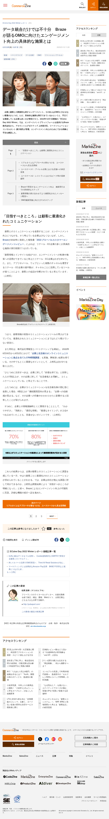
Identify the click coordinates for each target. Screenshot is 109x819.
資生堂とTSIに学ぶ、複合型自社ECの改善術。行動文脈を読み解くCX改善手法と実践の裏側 (20, 663)
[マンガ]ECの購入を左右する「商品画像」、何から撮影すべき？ (55, 663)
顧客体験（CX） (10, 59)
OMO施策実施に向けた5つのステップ (37, 200)
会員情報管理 (68, 797)
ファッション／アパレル (53, 55)
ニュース (99, 208)
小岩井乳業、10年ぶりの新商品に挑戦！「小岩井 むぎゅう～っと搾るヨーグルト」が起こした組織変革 (20, 689)
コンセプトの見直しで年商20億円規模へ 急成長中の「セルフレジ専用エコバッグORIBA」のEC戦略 (55, 675)
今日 (83, 35)
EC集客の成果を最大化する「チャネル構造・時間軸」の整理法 (91, 269)
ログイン (92, 185)
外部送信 (103, 801)
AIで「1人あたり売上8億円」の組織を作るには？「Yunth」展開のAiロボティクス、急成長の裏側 (20, 675)
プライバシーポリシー (89, 801)
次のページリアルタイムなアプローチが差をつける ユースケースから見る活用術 (36, 504)
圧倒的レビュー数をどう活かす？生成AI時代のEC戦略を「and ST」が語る (54, 652)
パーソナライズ (16, 55)
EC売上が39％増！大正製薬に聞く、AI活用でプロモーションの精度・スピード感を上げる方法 (20, 652)
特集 (71, 756)
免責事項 (79, 797)
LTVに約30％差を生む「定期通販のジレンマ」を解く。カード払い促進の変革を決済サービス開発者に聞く (20, 703)
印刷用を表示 (11, 539)
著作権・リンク (55, 797)
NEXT (52, 516)
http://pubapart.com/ (31, 604)
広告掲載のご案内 (90, 737)
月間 (98, 35)
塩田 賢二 (16, 47)
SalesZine (23, 756)
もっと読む (11, 572)
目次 (36, 142)
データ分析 (30, 55)
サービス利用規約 (100, 797)
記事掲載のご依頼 (90, 744)
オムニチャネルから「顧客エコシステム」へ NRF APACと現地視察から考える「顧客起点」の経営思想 (55, 703)
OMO (39, 55)
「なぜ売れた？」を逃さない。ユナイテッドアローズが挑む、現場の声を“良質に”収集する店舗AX (55, 689)
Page (11, 170)
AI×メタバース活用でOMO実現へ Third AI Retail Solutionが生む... (37, 562)
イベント (89, 756)
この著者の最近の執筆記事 (33, 611)
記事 (83, 208)
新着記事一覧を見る (91, 277)
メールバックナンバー (93, 172)
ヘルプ (44, 797)
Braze (6, 239)
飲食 (5, 55)
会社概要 (88, 797)
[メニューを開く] (5, 5)
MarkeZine (7, 756)
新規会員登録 (92, 179)
